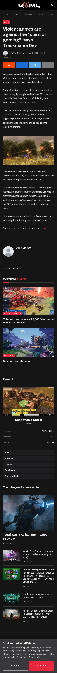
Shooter (50, 442)
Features (10, 470)
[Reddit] (9, 65)
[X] (35, 65)
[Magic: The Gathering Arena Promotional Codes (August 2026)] (11, 555)
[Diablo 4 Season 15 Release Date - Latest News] (11, 598)
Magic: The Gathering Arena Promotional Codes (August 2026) (37, 554)
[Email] (48, 65)
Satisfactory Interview (16, 361)
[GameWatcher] (29, 5)
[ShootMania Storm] (28, 401)
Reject (15, 665)
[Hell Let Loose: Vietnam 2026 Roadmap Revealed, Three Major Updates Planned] (11, 615)
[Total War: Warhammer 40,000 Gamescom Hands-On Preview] (28, 301)
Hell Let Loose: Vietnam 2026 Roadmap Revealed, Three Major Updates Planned (37, 614)
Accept (41, 665)
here (44, 227)
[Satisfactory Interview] (28, 342)
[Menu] (5, 5)
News (6, 22)
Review (9, 464)
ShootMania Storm (28, 420)
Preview (9, 458)
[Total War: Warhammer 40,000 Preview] (28, 513)
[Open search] (52, 5)
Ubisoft (28, 424)
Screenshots (12, 476)
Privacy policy (35, 657)
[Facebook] (22, 65)
